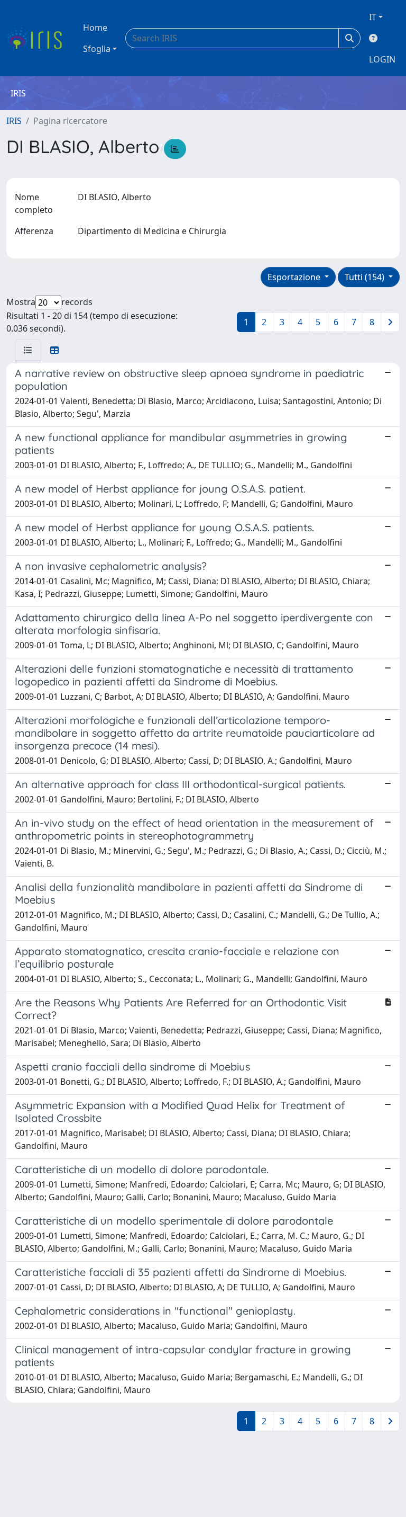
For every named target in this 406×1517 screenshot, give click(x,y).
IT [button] (372, 17)
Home (95, 27)
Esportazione (294, 277)
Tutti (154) (365, 277)
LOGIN (382, 59)
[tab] (28, 350)
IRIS (14, 121)
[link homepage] (38, 38)
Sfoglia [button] (96, 49)
